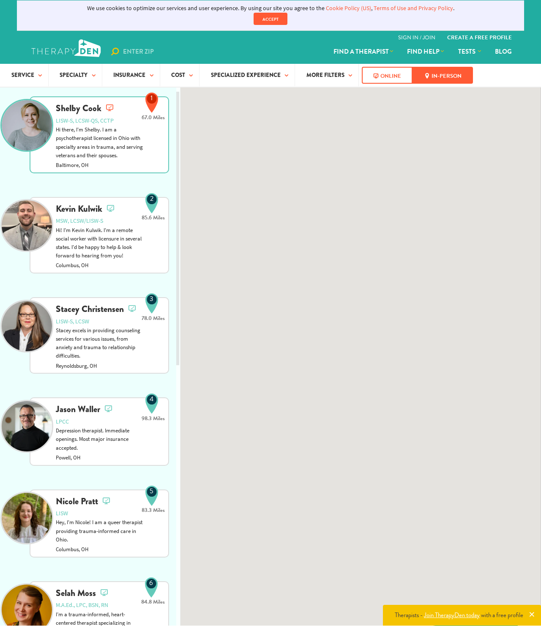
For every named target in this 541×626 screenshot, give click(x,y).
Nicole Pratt (77, 501)
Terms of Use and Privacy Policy (413, 8)
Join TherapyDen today (452, 615)
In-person (447, 76)
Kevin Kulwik (79, 208)
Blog (503, 51)
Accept (270, 19)
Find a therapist (361, 51)
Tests (467, 51)
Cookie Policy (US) (348, 8)
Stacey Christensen (90, 309)
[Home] (67, 51)
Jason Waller (78, 409)
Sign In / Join (416, 37)
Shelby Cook (78, 108)
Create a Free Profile (479, 37)
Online (390, 76)
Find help (423, 51)
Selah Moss (76, 593)
